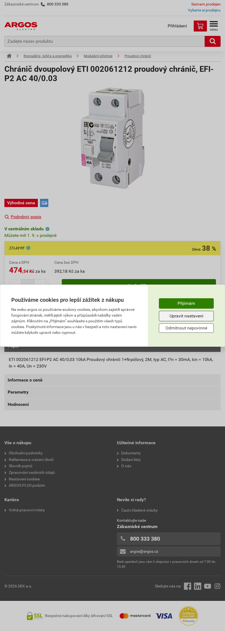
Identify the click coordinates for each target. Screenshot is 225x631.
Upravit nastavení (186, 316)
